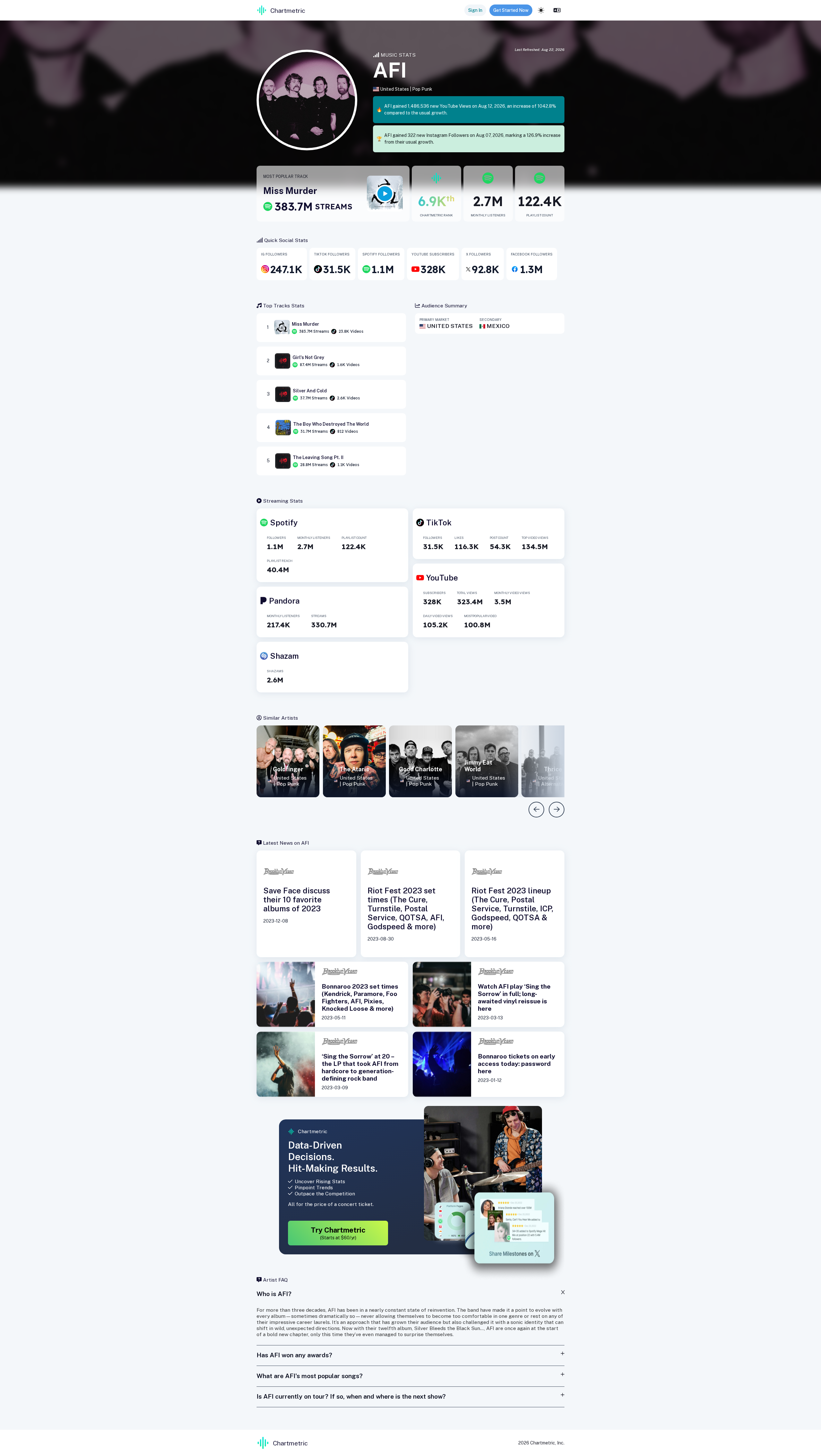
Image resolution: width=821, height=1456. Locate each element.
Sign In (475, 10)
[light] (541, 10)
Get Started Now (511, 10)
